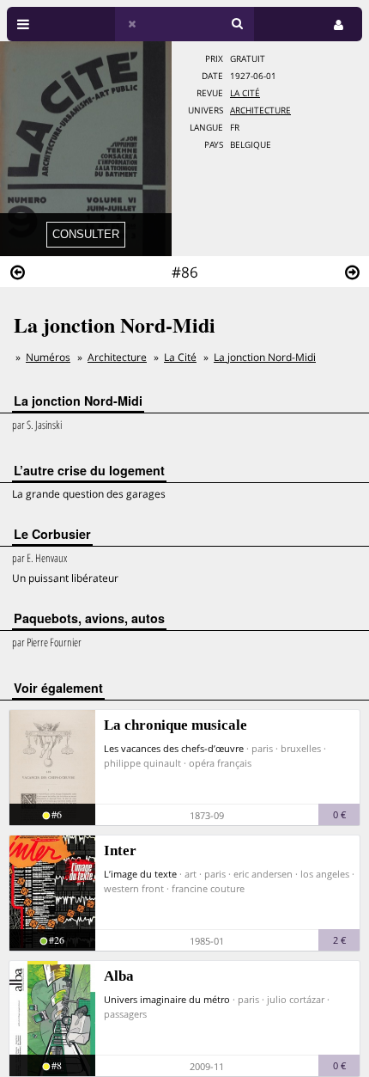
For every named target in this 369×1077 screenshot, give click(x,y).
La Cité (245, 93)
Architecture (260, 110)
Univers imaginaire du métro (167, 999)
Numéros (48, 357)
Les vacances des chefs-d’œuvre (174, 748)
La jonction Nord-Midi (265, 357)
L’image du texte (140, 873)
